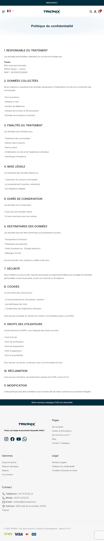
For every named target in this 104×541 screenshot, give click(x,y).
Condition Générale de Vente (64, 470)
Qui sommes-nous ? (61, 435)
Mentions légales (59, 462)
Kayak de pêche (9, 462)
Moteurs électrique (10, 466)
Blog (54, 439)
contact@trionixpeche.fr (24, 502)
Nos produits (57, 427)
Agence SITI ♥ (64, 529)
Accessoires (7, 474)
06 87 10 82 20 (21, 498)
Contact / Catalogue (60, 443)
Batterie (5, 470)
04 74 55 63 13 (26, 494)
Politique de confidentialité (63, 466)
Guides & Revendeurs (62, 431)
